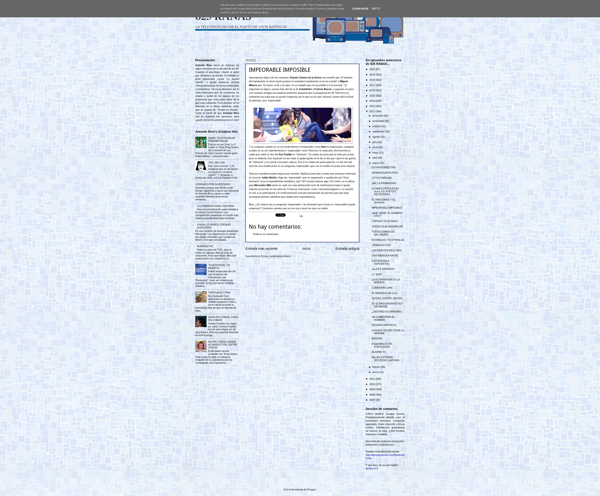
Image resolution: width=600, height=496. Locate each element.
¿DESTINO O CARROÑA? (387, 311)
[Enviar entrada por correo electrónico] (300, 215)
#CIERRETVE (205, 246)
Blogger (311, 489)
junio (375, 147)
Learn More (360, 8)
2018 (372, 80)
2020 (372, 69)
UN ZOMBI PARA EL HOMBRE (383, 318)
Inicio (306, 249)
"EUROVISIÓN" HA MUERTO (219, 266)
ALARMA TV (379, 352)
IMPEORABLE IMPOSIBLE (387, 207)
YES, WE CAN (216, 162)
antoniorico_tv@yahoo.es (380, 444)
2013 (372, 106)
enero (375, 372)
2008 (372, 394)
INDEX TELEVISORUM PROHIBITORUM (221, 139)
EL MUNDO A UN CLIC (385, 293)
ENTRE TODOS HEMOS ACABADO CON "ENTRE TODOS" (222, 345)
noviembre (378, 121)
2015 (372, 95)
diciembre (378, 115)
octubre (376, 126)
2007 (372, 400)
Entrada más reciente (261, 249)
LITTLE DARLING (382, 178)
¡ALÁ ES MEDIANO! (383, 269)
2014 (372, 101)
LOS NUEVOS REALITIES (387, 250)
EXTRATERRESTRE (384, 167)
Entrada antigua (347, 249)
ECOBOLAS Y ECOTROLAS (388, 240)
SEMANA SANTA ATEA (385, 172)
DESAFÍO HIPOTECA (384, 325)
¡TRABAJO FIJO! (381, 245)
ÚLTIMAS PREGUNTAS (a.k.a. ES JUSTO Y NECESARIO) (385, 191)
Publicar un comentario (265, 234)
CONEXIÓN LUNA (382, 287)
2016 (372, 90)
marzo (376, 163)
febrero (376, 367)
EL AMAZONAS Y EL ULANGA (383, 201)
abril (375, 157)
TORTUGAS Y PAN (219, 292)
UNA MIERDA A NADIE (385, 255)
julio (375, 142)
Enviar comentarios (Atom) (275, 256)
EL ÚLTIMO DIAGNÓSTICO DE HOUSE (387, 305)
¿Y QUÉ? (377, 274)
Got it (376, 8)
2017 (372, 85)
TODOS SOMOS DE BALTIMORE (383, 233)
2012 (372, 111)
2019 (372, 74)
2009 (372, 389)
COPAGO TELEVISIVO (385, 221)
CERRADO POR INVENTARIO (212, 184)
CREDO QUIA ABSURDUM (387, 226)
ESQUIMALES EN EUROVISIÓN (382, 345)
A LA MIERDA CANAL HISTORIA (215, 206)
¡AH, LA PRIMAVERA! (384, 183)
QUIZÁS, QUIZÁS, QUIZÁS (387, 298)
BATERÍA (377, 338)
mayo (375, 152)
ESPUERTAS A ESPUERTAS (381, 262)
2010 (372, 384)
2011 (372, 379)
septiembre (378, 131)
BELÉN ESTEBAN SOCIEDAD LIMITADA (385, 359)
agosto (376, 136)
